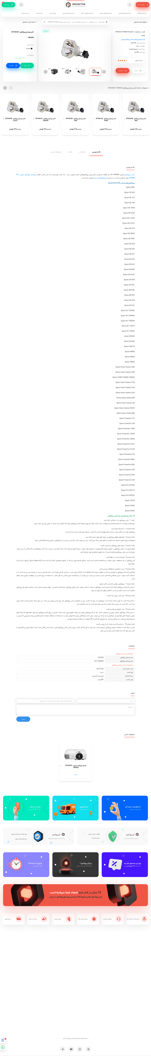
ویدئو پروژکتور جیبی (68, 13)
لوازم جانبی (53, 13)
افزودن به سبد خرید (27, 65)
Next (45, 72)
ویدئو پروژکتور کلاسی (125, 13)
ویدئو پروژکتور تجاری (106, 13)
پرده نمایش (39, 13)
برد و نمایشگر (25, 13)
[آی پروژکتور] (75, 3)
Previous (104, 72)
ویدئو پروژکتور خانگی (87, 13)
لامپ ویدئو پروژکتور (139, 39)
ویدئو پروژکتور (142, 13)
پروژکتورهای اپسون (99, 178)
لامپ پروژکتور (130, 175)
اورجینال (28, 48)
